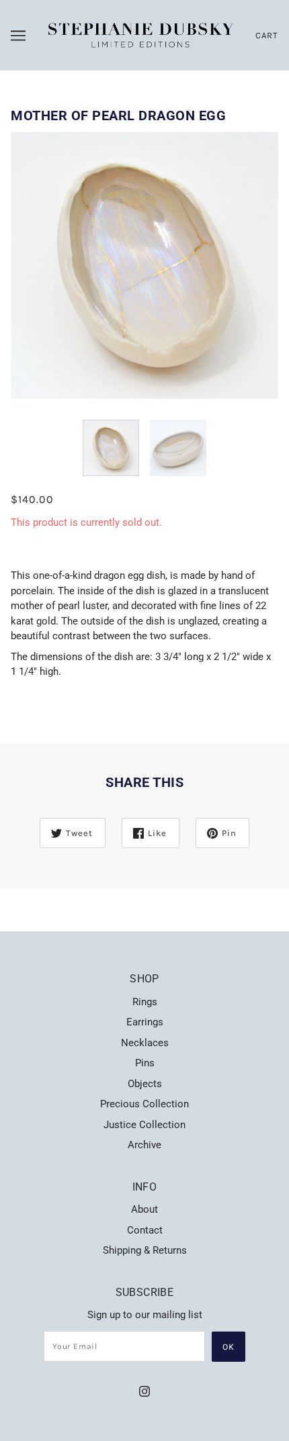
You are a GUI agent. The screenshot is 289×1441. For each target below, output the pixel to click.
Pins (145, 1063)
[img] (144, 1391)
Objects (145, 1084)
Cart (266, 35)
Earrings (144, 1022)
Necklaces (145, 1043)
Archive (144, 1145)
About (144, 1209)
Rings (144, 1002)
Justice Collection (144, 1125)
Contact (145, 1230)
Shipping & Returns (145, 1250)
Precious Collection (144, 1104)
